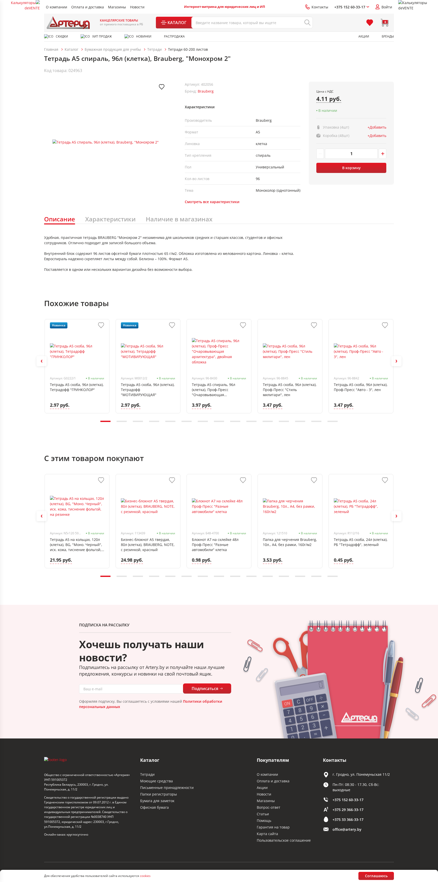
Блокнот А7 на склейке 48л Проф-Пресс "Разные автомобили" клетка (215, 544)
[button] (41, 361)
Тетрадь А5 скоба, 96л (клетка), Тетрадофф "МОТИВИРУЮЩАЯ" (148, 389)
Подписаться (205, 688)
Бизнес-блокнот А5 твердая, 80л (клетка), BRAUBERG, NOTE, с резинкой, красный (148, 544)
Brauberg (206, 91)
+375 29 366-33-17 (348, 809)
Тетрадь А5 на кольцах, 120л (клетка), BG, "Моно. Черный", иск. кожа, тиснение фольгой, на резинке (76, 544)
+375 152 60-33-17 (348, 799)
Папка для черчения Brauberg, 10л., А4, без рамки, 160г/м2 (290, 542)
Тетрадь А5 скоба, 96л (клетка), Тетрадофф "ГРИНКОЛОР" (77, 387)
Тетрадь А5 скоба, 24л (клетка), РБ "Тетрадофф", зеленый (361, 542)
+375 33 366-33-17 (348, 819)
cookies (145, 876)
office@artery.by (347, 829)
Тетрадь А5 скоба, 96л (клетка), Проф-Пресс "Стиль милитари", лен (290, 389)
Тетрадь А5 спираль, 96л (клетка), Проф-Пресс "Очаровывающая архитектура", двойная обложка (213, 389)
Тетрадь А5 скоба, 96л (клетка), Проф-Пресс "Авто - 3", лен (361, 387)
